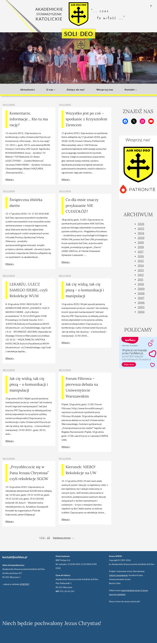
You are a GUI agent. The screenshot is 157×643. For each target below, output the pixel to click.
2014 (141, 265)
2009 (141, 289)
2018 (141, 247)
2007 (141, 298)
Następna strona (63, 537)
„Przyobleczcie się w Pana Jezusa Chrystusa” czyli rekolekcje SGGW (29, 472)
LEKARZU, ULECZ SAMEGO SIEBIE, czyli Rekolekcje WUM (29, 290)
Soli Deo (78, 33)
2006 (141, 302)
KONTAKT (24, 584)
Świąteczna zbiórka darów (26, 202)
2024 (141, 233)
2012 (141, 275)
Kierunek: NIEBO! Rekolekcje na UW (81, 469)
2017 (141, 251)
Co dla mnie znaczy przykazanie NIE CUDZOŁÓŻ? (82, 205)
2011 (140, 279)
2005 (141, 307)
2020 (141, 238)
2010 (141, 284)
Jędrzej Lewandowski (118, 575)
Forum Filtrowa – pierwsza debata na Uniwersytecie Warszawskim (82, 387)
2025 (141, 228)
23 (48, 537)
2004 (141, 312)
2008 (141, 293)
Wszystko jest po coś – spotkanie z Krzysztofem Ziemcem (86, 119)
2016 (141, 256)
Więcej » (9, 179)
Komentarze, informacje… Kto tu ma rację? (29, 119)
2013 (141, 270)
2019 (141, 242)
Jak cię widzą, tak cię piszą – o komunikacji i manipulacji (85, 290)
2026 (141, 224)
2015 (141, 261)
